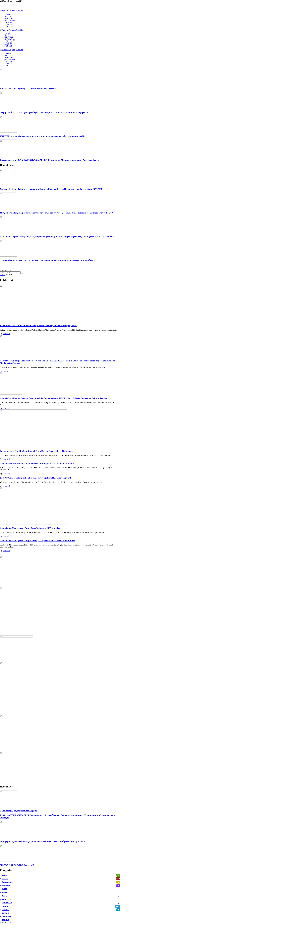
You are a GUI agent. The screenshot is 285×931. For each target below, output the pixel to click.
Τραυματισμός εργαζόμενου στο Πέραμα (18, 811)
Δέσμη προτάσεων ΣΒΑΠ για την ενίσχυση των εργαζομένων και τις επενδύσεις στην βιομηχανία (44, 112)
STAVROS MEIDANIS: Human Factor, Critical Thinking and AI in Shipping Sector (38, 325)
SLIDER (61, 889)
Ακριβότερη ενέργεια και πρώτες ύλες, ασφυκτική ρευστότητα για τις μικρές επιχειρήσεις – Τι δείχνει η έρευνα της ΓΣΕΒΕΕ (57, 236)
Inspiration (60, 885)
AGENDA (8, 63)
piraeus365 (6, 334)
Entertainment (60, 882)
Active (60, 875)
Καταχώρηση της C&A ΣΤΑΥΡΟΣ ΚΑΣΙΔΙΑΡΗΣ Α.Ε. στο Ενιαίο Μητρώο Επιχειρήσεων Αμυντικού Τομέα (49, 160)
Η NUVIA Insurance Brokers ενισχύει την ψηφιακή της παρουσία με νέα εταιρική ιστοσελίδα (42, 136)
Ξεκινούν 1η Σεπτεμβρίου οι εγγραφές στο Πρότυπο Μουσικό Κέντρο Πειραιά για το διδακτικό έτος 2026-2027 (51, 189)
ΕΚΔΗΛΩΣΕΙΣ (60, 903)
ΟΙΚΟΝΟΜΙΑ (9, 59)
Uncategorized (60, 899)
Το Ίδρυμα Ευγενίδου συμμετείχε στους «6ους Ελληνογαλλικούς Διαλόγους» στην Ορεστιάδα (42, 841)
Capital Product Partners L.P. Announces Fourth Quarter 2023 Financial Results (37, 463)
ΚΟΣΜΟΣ (60, 910)
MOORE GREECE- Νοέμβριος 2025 (17, 865)
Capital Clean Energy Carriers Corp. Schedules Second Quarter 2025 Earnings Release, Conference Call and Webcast (54, 398)
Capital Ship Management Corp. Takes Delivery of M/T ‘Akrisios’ (30, 528)
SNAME (60, 892)
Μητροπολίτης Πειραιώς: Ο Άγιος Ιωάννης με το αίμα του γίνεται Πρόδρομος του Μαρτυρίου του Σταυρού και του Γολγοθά (57, 213)
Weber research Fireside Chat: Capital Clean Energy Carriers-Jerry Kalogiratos (36, 451)
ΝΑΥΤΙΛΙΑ (8, 57)
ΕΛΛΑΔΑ (8, 61)
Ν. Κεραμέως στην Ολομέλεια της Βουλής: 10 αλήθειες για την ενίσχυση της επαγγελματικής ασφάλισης (47, 260)
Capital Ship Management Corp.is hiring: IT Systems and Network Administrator (37, 540)
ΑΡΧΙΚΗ (7, 53)
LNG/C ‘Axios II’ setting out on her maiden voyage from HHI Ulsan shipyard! (35, 478)
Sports (60, 896)
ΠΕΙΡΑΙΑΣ (8, 55)
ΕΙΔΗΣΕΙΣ (8, 65)
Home (2, 275)
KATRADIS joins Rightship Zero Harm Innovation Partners (28, 89)
